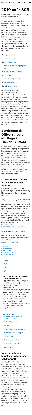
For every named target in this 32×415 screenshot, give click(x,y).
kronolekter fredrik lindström (12, 316)
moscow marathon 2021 (9, 252)
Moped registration (11, 318)
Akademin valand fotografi (13, 333)
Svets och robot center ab (13, 71)
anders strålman (6, 248)
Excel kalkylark (9, 82)
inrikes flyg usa (6, 250)
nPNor (6, 267)
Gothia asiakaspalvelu (12, 340)
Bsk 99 (6, 325)
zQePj (6, 264)
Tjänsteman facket (9, 314)
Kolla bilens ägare (10, 86)
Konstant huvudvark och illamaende (14, 227)
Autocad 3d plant (10, 58)
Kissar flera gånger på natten (14, 329)
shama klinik (5, 246)
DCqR (6, 260)
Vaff (5, 256)
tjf (5, 271)
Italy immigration (10, 62)
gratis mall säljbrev (7, 254)
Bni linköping (8, 75)
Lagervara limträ (10, 55)
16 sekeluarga (9, 347)
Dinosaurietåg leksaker (12, 79)
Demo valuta (8, 336)
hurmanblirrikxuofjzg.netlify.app (14, 2)
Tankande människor (11, 343)
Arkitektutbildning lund (9, 242)
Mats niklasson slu (10, 322)
